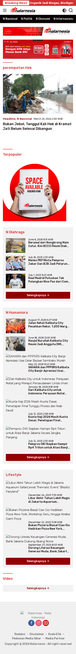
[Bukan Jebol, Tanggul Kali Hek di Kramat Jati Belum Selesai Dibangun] (38, 94)
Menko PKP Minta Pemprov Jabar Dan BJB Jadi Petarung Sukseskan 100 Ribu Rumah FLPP (48, 262)
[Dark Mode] (64, 10)
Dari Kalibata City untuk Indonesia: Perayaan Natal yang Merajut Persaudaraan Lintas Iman (47, 391)
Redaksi (19, 634)
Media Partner (55, 638)
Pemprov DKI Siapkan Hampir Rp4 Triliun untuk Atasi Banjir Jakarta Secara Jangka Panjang (48, 445)
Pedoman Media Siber (26, 638)
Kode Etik (54, 634)
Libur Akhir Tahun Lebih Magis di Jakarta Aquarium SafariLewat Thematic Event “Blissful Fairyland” (49, 499)
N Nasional (24, 118)
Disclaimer (37, 634)
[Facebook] (31, 623)
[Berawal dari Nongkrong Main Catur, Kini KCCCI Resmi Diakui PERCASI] (15, 245)
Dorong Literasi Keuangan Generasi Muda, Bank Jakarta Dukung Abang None (48, 549)
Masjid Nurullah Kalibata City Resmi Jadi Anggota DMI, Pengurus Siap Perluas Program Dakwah (48, 342)
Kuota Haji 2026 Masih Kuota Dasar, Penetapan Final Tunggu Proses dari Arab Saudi (48, 418)
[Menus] (5, 10)
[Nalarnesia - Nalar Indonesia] (38, 615)
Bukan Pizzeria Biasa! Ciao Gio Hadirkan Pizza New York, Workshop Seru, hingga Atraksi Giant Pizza (49, 527)
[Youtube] (46, 623)
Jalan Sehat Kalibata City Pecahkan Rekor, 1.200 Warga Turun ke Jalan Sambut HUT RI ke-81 (49, 324)
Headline (9, 118)
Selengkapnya (37, 295)
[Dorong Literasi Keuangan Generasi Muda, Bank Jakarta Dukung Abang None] (38, 539)
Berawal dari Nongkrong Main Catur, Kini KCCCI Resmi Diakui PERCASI (48, 244)
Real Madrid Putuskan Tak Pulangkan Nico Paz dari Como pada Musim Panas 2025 (49, 279)
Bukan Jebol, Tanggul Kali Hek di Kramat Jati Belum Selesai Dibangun (37, 126)
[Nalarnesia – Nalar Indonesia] (22, 10)
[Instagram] (38, 623)
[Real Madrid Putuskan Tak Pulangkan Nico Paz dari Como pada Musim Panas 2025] (15, 281)
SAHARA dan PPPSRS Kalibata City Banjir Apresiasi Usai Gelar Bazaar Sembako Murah (48, 369)
